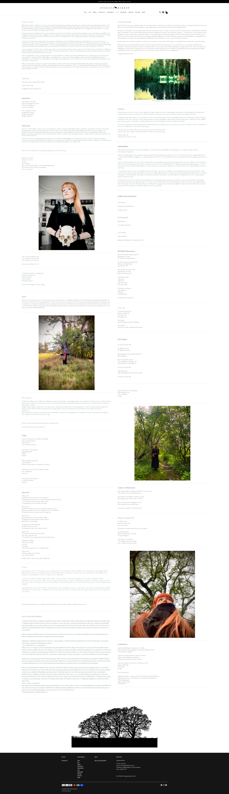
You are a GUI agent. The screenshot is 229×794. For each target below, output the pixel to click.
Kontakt (137, 12)
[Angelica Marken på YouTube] (166, 785)
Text (117, 12)
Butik (143, 12)
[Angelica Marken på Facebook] (161, 785)
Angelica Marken (73, 789)
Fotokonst (102, 12)
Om (90, 12)
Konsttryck (64, 760)
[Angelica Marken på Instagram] (164, 785)
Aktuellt (131, 12)
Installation (110, 12)
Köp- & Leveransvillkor (100, 760)
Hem (85, 12)
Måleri (95, 12)
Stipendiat (123, 12)
